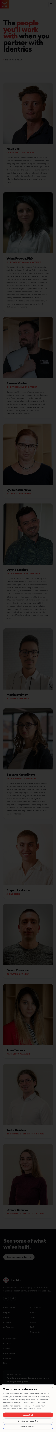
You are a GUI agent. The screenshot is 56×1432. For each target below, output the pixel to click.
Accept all (28, 1415)
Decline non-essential (28, 1421)
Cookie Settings (28, 1427)
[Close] (53, 1388)
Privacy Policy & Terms (30, 1409)
